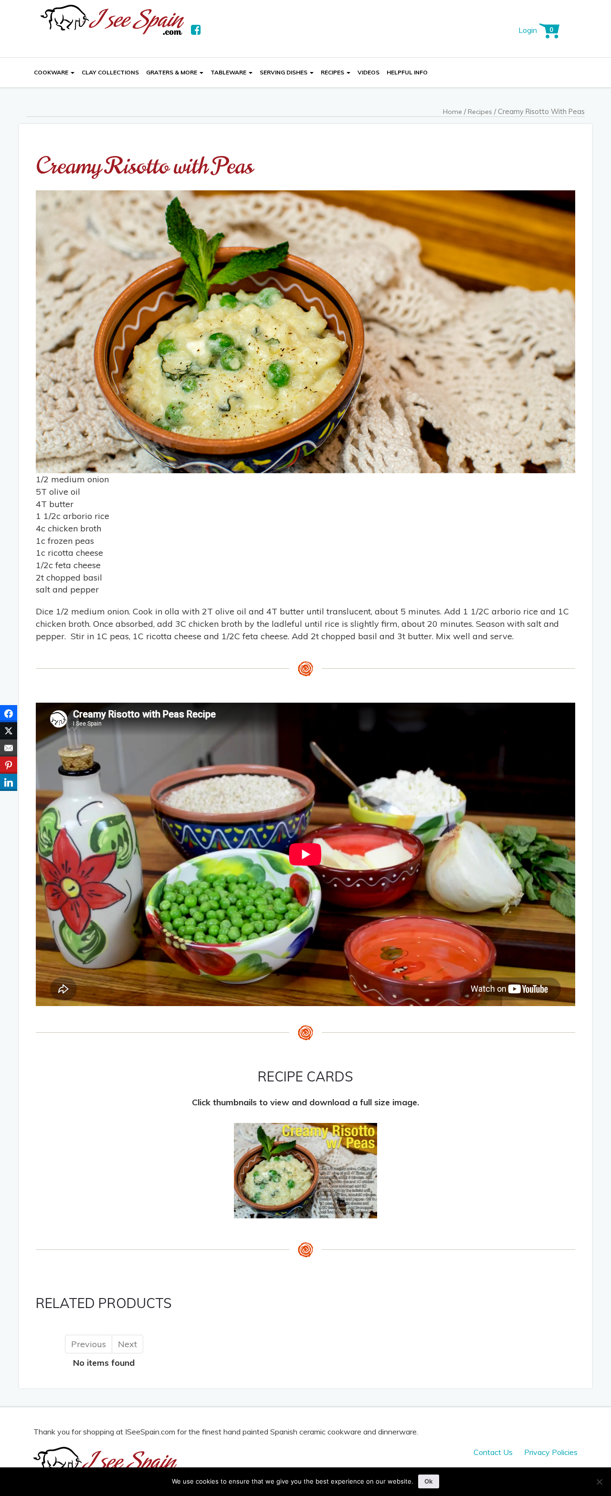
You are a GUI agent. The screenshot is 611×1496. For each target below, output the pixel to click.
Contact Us (493, 1452)
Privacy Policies (551, 1452)
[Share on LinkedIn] (8, 782)
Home (452, 111)
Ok (428, 1481)
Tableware (229, 72)
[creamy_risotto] (305, 1169)
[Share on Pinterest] (8, 765)
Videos (368, 72)
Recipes (333, 72)
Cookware (52, 72)
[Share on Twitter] (8, 730)
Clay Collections (110, 72)
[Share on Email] (8, 748)
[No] (599, 1481)
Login (527, 30)
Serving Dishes (284, 72)
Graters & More (172, 72)
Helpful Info (407, 72)
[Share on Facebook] (8, 713)
